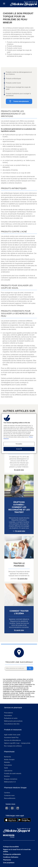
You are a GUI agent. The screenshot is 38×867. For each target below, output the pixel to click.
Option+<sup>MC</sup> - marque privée (17, 743)
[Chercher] (30, 668)
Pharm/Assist (9, 752)
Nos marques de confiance (13, 746)
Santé (6, 768)
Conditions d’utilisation (10, 857)
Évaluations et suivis (10, 718)
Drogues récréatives (10, 779)
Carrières (7, 793)
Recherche (7, 757)
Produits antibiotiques (13, 78)
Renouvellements (9, 798)
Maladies (7, 762)
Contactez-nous (9, 795)
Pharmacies (7, 860)
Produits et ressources (13, 730)
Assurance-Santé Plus (11, 737)
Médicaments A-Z (10, 782)
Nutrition (7, 776)
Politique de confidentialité (12, 854)
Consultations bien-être (11, 724)
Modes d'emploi (9, 759)
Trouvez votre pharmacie (21, 101)
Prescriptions (8, 713)
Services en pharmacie (13, 708)
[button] (6, 808)
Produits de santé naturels (12, 773)
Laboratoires (8, 771)
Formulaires (8, 765)
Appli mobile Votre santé (12, 735)
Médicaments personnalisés (13, 721)
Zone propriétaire (8, 863)
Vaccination (8, 715)
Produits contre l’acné (13, 83)
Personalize (19, 444)
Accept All (19, 449)
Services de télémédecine (12, 740)
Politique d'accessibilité (11, 847)
